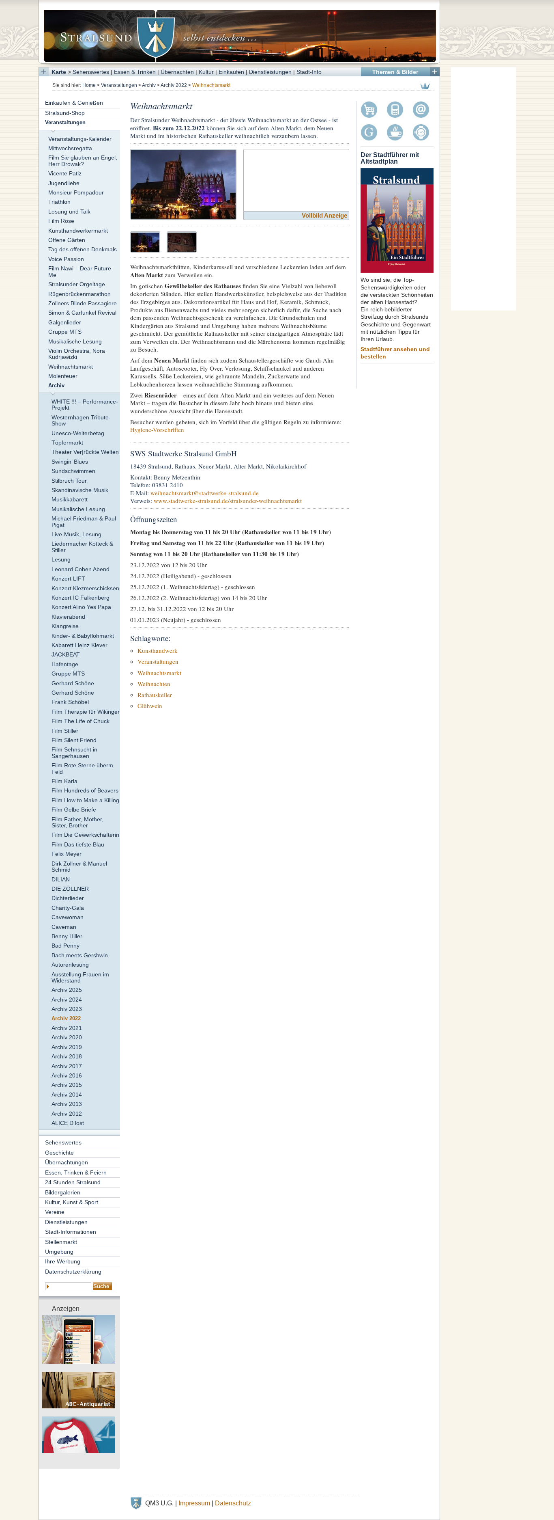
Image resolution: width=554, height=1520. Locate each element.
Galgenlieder (64, 322)
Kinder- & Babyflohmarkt (83, 636)
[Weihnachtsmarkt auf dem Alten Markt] (183, 183)
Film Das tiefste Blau (78, 844)
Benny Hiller (67, 936)
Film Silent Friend (74, 740)
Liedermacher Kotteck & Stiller (82, 546)
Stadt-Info (309, 72)
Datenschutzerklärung (73, 1271)
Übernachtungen (66, 1162)
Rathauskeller (154, 695)
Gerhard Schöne (73, 683)
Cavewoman (68, 917)
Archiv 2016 (67, 1075)
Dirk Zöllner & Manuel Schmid (79, 866)
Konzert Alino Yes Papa (81, 607)
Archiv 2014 (67, 1094)
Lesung (61, 559)
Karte (59, 72)
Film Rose (61, 221)
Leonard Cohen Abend (81, 569)
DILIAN (61, 879)
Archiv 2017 (67, 1066)
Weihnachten (153, 684)
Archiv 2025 (67, 990)
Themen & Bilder (395, 72)
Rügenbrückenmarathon (79, 294)
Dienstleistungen (270, 72)
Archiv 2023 (67, 1009)
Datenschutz (233, 1503)
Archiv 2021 (67, 1028)
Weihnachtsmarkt (70, 366)
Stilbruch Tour (69, 480)
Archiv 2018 (67, 1056)
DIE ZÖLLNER (70, 888)
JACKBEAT (66, 654)
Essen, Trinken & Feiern (76, 1172)
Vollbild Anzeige (324, 215)
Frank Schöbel (70, 702)
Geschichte (59, 1152)
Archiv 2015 (67, 1085)
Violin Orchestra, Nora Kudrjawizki (76, 354)
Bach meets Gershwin (80, 955)
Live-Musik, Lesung (76, 534)
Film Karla (64, 781)
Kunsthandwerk (157, 650)
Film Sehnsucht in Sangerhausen (74, 752)
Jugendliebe (63, 183)
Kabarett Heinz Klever (79, 645)
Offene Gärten (66, 240)
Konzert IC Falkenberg (81, 597)
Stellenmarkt (61, 1242)
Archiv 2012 (67, 1113)
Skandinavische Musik (80, 490)
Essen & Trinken (135, 72)
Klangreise (65, 626)
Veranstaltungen (119, 85)
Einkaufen (231, 72)
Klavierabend (68, 616)
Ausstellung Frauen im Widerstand (80, 977)
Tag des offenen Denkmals (82, 249)
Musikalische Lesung (75, 341)
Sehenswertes (91, 72)
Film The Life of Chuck (81, 721)
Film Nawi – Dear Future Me (79, 271)
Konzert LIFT (68, 578)
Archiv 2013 (67, 1104)
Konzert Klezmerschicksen (85, 588)
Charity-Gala (68, 908)
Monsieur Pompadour (76, 192)
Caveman (64, 927)
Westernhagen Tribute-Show (81, 420)
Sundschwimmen (73, 471)
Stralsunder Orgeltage (76, 284)
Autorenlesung (70, 964)
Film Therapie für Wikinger (86, 711)
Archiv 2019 (67, 1047)
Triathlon (59, 202)
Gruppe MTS (65, 331)
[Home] (239, 31)
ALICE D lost (68, 1123)
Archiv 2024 (67, 999)
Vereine (54, 1212)
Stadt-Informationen (70, 1232)
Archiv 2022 (174, 85)
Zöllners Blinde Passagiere (82, 303)
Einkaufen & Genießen (74, 102)
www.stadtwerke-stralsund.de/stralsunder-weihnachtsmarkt (228, 501)
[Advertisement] (483, 189)
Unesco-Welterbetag (78, 433)
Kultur (206, 72)
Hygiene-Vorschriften (157, 429)
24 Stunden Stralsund (73, 1182)
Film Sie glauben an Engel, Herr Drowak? (82, 160)
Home (89, 85)
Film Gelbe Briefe (74, 809)
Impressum (194, 1503)
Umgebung (59, 1251)
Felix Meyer (67, 854)
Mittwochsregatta (70, 148)
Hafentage (65, 664)
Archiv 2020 (67, 1037)
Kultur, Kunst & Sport (71, 1202)
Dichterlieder (68, 898)
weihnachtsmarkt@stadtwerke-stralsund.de (204, 493)
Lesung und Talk (69, 211)
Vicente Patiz (65, 173)
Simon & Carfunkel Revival (82, 312)
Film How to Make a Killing (85, 800)
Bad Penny (65, 945)
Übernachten (177, 72)
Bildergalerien (62, 1192)
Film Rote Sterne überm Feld (82, 768)
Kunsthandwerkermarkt (78, 230)
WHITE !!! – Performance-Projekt (85, 404)
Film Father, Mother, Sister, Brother (77, 822)
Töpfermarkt (67, 442)
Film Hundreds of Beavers (85, 790)
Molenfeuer (62, 376)
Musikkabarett (70, 499)
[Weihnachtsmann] (181, 241)
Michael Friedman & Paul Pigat (84, 521)
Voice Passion (66, 259)
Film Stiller (65, 731)
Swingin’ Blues (70, 461)
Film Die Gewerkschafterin (85, 834)
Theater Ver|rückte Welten (85, 452)
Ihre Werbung (62, 1261)
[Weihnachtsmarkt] (145, 241)
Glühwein (149, 706)
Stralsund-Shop (65, 113)
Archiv (149, 85)
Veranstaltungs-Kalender (80, 139)
